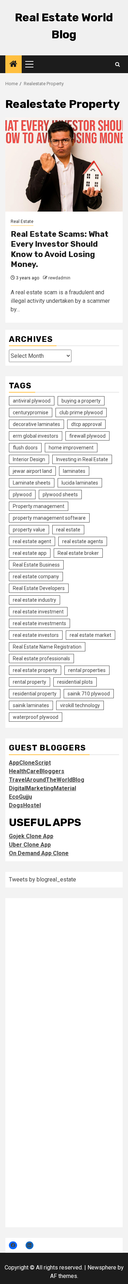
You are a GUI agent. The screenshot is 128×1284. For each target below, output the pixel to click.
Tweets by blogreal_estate (42, 879)
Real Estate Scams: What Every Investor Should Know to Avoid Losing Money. (59, 249)
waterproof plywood (35, 717)
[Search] (117, 64)
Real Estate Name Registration (47, 647)
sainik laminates (31, 705)
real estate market (90, 635)
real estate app (30, 553)
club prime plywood (81, 412)
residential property (35, 693)
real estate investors (36, 635)
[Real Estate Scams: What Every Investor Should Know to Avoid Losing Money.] (64, 165)
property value (29, 529)
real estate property (35, 670)
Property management (38, 506)
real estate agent (32, 541)
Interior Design (29, 459)
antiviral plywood (31, 401)
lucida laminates (80, 483)
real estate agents (82, 541)
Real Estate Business (36, 565)
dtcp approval (86, 424)
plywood (22, 494)
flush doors (25, 447)
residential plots (75, 682)
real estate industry (34, 600)
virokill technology (80, 705)
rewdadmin (59, 277)
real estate (68, 529)
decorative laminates (36, 424)
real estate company (36, 576)
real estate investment (38, 611)
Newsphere (101, 1267)
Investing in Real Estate (82, 459)
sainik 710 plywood (89, 693)
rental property (29, 682)
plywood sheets (60, 494)
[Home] (13, 65)
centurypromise (30, 412)
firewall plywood (87, 436)
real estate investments (39, 623)
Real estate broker (78, 553)
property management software (49, 518)
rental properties (87, 670)
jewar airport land (32, 471)
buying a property (81, 401)
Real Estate (22, 221)
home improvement (71, 447)
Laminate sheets (31, 483)
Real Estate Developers (39, 588)
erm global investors (35, 436)
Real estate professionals (41, 658)
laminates (74, 471)
